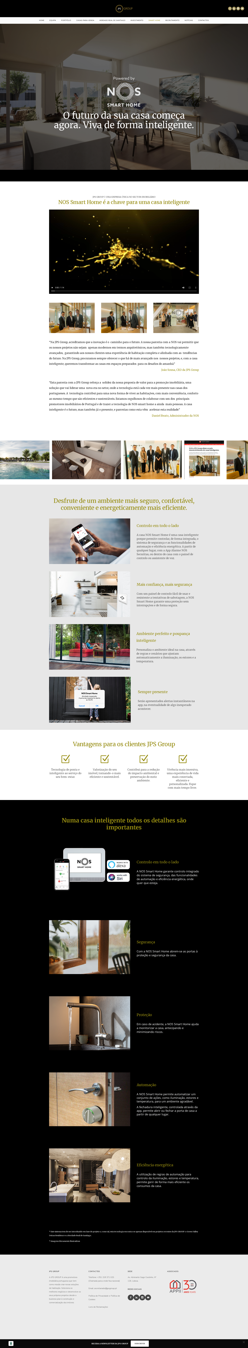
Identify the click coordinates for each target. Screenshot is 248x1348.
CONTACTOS (203, 20)
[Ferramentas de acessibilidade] (11, 1343)
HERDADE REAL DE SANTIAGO (112, 20)
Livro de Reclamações (98, 1307)
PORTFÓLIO (66, 20)
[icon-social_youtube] (242, 8)
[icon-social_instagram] (238, 8)
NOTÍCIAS (189, 20)
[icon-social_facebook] (230, 8)
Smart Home (154, 20)
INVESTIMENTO (137, 20)
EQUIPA (52, 20)
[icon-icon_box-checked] (65, 759)
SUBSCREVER (140, 1344)
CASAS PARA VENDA (85, 20)
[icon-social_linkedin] (234, 8)
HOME (41, 20)
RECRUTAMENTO (172, 20)
